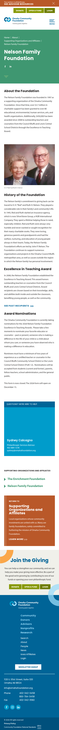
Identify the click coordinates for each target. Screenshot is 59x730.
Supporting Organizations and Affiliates (22, 40)
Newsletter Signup (28, 667)
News (23, 650)
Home (7, 37)
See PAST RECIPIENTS (16, 306)
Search (24, 638)
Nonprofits (27, 628)
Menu (52, 23)
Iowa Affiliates (28, 654)
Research (26, 633)
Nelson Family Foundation (25, 486)
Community (28, 616)
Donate (15, 586)
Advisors (26, 624)
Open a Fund (30, 586)
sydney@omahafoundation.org (21, 450)
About (15, 37)
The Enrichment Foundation (26, 479)
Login (45, 586)
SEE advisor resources (18, 4)
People (24, 646)
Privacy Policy (10, 723)
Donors (25, 620)
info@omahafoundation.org (18, 688)
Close (53, 3)
